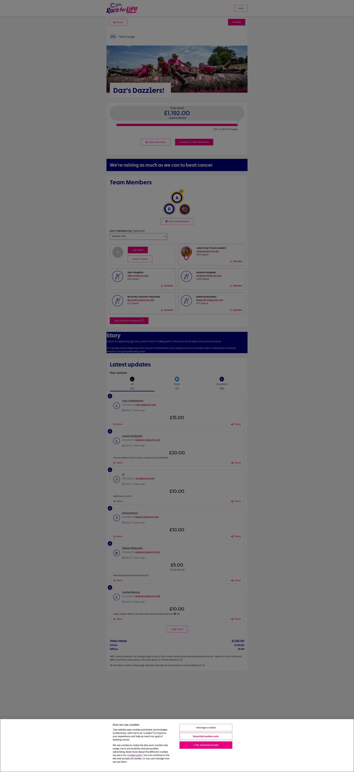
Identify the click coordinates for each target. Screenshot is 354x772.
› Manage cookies (206, 727)
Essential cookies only (206, 736)
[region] (177, 745)
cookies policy (135, 755)
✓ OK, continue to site (206, 745)
